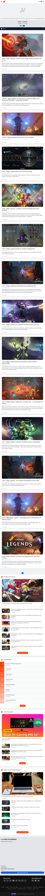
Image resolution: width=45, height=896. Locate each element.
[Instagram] (10, 880)
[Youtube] (13, 880)
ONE (4, 18)
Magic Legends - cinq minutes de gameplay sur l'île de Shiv (22, 480)
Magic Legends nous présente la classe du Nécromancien (22, 324)
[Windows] (39, 880)
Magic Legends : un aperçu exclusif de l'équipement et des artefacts (20, 209)
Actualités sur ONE (9, 18)
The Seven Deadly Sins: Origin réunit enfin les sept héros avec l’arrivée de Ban (17, 603)
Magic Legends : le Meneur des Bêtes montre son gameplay (23, 442)
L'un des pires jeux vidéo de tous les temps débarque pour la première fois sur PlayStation (26, 616)
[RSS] (16, 880)
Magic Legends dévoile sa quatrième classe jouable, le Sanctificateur (19, 362)
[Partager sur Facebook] (20, 25)
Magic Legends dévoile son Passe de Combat (19, 171)
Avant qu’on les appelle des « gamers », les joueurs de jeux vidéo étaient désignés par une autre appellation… (27, 610)
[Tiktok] (19, 880)
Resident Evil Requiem (10, 694)
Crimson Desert (9, 674)
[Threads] (22, 880)
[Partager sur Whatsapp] (22, 25)
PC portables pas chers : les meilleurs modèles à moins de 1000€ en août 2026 (17, 796)
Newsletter (29, 888)
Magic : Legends (15, 18)
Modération (29, 887)
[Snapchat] (25, 880)
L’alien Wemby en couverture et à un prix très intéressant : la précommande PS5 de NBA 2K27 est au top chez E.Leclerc (26, 751)
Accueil (2, 18)
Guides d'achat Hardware (22, 832)
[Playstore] (33, 880)
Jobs (37, 888)
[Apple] (36, 880)
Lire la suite (3, 870)
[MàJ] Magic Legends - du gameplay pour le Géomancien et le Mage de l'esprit (21, 518)
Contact (2, 887)
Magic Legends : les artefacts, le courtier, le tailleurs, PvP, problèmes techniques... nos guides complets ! (20, 99)
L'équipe (7, 887)
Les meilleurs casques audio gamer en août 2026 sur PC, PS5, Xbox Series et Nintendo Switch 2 (26, 814)
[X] (7, 880)
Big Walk (7, 689)
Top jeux (22, 705)
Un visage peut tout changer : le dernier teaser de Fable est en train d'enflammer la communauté (27, 634)
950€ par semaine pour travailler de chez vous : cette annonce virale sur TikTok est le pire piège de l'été (26, 641)
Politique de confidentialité (38, 887)
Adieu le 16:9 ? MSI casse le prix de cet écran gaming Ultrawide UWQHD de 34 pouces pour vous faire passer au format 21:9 (26, 622)
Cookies (9, 888)
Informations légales (14, 887)
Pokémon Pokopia (9, 679)
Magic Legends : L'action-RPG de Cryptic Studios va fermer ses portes (21, 59)
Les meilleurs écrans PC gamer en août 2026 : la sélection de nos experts (25, 807)
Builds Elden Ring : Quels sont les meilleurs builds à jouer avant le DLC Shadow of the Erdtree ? (27, 647)
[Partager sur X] (24, 25)
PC (22, 23)
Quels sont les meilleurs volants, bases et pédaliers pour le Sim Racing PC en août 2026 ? (26, 801)
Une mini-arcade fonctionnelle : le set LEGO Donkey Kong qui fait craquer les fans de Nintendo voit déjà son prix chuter (27, 757)
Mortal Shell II (8, 668)
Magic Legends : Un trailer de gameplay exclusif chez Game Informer (21, 557)
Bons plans (22, 763)
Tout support (20, 23)
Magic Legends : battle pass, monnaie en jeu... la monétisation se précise (22, 402)
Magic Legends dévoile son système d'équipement (20, 249)
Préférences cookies (22, 888)
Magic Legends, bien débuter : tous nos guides (20, 137)
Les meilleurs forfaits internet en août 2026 (19, 825)
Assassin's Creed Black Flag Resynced (13, 663)
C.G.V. (24, 887)
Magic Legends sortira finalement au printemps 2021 (21, 286)
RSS (34, 888)
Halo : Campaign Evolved (11, 700)
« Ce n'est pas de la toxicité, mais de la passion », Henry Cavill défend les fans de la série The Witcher (27, 628)
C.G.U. (21, 887)
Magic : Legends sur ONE (32, 18)
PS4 (24, 23)
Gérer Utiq (15, 888)
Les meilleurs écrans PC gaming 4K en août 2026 (20, 819)
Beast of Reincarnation (10, 684)
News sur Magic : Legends (23, 18)
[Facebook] (4, 880)
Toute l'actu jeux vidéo (22, 652)
